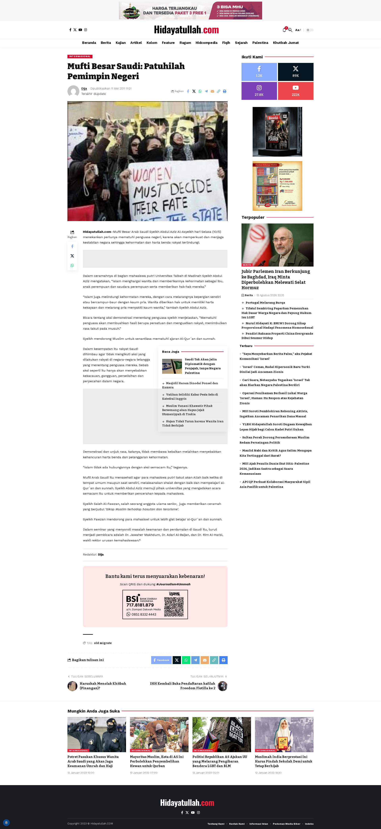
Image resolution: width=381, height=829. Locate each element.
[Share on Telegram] (206, 91)
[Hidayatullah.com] (190, 30)
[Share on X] (194, 91)
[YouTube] (80, 29)
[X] (75, 29)
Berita (247, 265)
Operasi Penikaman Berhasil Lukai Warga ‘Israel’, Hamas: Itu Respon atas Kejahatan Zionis (273, 398)
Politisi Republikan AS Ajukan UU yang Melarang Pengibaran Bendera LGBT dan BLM (219, 761)
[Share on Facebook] (188, 91)
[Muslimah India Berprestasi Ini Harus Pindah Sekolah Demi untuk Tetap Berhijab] (284, 734)
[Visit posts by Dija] (73, 91)
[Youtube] (296, 91)
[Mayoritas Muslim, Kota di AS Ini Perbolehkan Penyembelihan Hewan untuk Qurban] (159, 734)
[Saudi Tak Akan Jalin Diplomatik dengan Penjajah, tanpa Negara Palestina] (172, 366)
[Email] (212, 91)
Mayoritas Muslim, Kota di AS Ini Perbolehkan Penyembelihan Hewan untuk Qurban (157, 761)
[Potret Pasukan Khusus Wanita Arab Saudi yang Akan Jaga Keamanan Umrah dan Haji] (96, 734)
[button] (290, 30)
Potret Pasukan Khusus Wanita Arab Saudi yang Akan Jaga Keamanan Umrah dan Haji (93, 761)
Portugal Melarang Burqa (265, 302)
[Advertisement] (155, 259)
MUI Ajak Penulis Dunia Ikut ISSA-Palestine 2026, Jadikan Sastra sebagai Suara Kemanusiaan (274, 469)
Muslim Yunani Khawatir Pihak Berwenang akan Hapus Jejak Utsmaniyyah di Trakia (187, 410)
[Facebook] (70, 29)
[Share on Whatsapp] (200, 91)
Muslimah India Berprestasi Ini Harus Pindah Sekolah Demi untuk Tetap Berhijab (283, 761)
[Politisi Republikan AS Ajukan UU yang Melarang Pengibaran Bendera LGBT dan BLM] (221, 734)
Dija (84, 88)
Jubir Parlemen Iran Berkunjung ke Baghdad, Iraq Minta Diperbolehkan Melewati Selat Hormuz (275, 280)
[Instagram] (85, 29)
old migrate (103, 643)
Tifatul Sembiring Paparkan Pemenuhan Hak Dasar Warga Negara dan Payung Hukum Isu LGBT (276, 313)
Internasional (80, 56)
